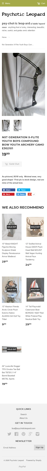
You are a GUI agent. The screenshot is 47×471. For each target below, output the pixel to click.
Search (23, 414)
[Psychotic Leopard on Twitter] (9, 434)
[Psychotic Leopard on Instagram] (38, 434)
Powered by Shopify (33, 460)
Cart (43, 3)
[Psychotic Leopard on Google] (31, 434)
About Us (24, 418)
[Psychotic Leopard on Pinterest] (23, 434)
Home (4, 37)
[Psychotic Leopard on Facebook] (16, 434)
